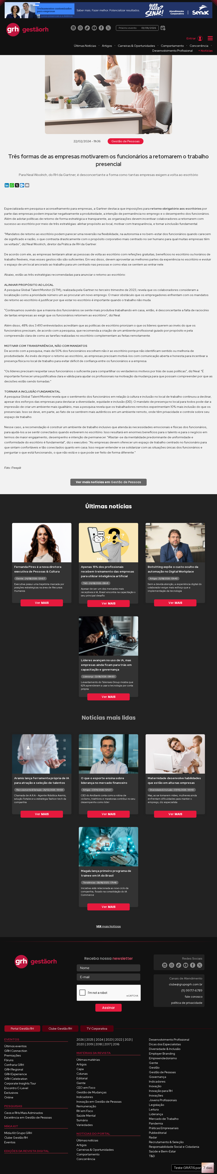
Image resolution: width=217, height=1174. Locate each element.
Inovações (156, 1095)
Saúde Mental (86, 1115)
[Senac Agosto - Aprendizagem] (108, 10)
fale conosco (193, 996)
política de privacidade (186, 1003)
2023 (109, 1039)
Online (8, 1097)
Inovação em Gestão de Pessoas (99, 1101)
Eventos (9, 1142)
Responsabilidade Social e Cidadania (174, 1147)
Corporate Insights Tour (20, 1083)
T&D (152, 1156)
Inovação (155, 1086)
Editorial (82, 1078)
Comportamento (172, 46)
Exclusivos (11, 1093)
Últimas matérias (88, 1060)
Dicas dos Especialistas (165, 1044)
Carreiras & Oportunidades (136, 46)
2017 (107, 1044)
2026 (80, 1039)
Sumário (82, 1120)
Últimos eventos (15, 1046)
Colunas (82, 1074)
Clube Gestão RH (16, 1137)
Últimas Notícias (85, 46)
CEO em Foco (86, 1088)
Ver (42, 603)
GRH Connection (15, 1051)
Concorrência (199, 46)
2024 (99, 1039)
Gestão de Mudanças (91, 1092)
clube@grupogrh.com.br (185, 984)
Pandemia (156, 1123)
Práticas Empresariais (163, 1128)
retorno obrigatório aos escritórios (176, 208)
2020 (80, 1044)
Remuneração (86, 1106)
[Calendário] (162, 27)
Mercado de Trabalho (163, 1119)
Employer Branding (162, 1053)
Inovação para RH (160, 1091)
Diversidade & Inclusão (164, 1049)
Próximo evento (137, 28)
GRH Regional (13, 1069)
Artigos (107, 46)
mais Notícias (108, 926)
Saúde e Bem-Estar (162, 1151)
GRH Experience (15, 1074)
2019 (89, 1044)
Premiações (12, 1055)
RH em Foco (85, 1111)
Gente (81, 1083)
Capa (80, 1069)
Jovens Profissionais (163, 1100)
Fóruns (8, 1060)
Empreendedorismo (163, 1058)
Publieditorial (158, 1133)
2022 (118, 1039)
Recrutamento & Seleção (166, 1142)
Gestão (154, 1067)
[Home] (27, 29)
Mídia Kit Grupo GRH (18, 1133)
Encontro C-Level (16, 1088)
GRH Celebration (15, 1079)
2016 (116, 1044)
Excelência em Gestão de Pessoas (28, 1117)
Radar (153, 1137)
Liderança (156, 1114)
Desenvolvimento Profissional (172, 51)
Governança (157, 1077)
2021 (128, 1039)
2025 (89, 1039)
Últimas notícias (87, 1140)
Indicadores (85, 1097)
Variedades (85, 1125)
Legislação (156, 1105)
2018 (98, 1044)
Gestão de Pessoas (125, 141)
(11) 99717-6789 (191, 990)
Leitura (154, 1109)
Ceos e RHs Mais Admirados (23, 1113)
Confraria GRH (14, 1065)
